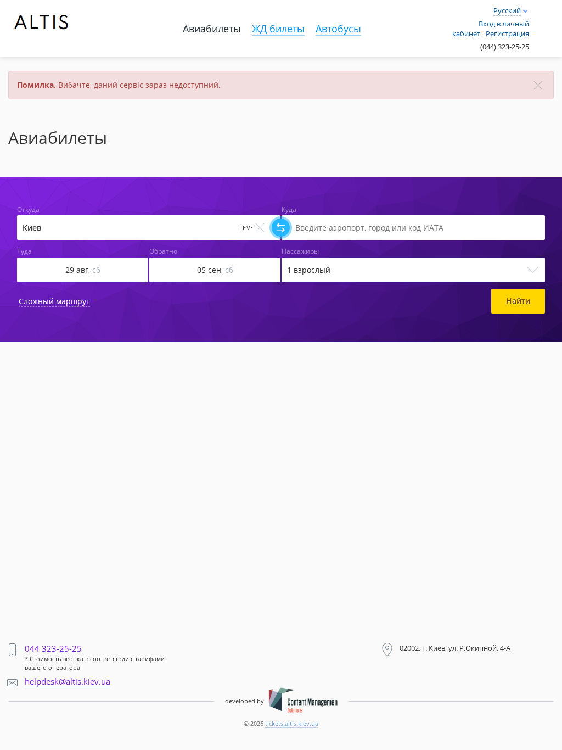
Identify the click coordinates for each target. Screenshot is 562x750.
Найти (518, 300)
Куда (289, 210)
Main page (32, 11)
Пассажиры (300, 251)
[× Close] (538, 85)
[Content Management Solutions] (303, 701)
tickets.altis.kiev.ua (291, 723)
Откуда (28, 210)
